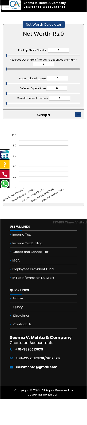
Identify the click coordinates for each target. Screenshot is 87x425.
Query (18, 307)
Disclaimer (21, 315)
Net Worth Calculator (43, 24)
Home (18, 298)
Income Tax (21, 234)
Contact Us (22, 324)
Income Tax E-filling (27, 243)
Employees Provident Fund (33, 269)
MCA (16, 260)
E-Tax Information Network (33, 277)
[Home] (33, 5)
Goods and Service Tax (30, 252)
